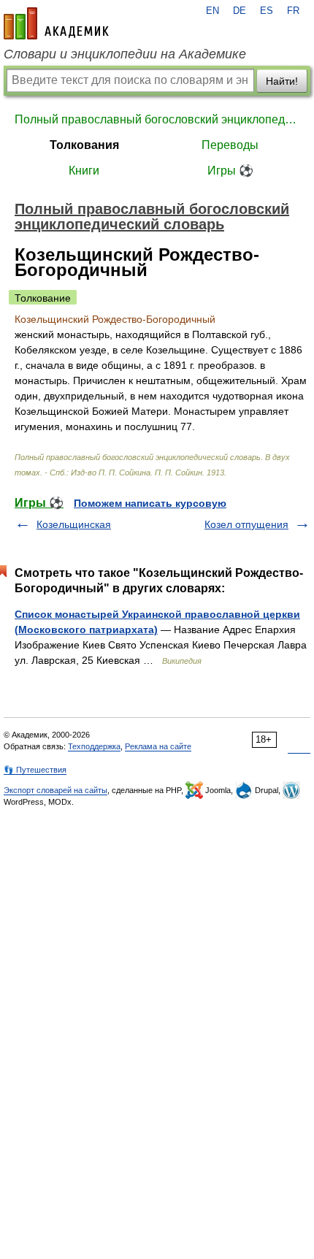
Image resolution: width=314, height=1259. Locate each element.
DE (239, 11)
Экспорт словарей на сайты (55, 790)
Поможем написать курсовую (150, 503)
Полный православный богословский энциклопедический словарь (157, 119)
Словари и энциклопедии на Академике (125, 54)
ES (266, 11)
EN (212, 11)
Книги (84, 170)
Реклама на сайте (158, 746)
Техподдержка (94, 746)
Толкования (84, 145)
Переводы (230, 145)
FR (293, 11)
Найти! (282, 81)
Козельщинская (74, 524)
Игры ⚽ (230, 170)
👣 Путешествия (35, 769)
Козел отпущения (246, 524)
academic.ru (56, 23)
